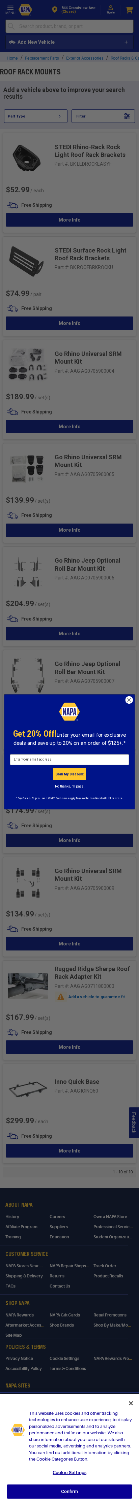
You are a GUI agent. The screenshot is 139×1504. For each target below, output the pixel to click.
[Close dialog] (129, 700)
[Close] (130, 1403)
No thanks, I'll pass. (69, 786)
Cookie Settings (69, 1472)
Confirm (69, 1491)
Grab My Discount (69, 774)
